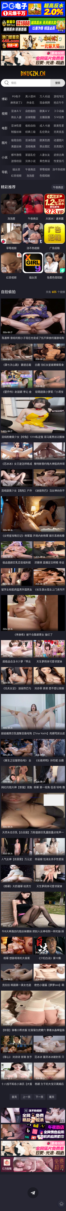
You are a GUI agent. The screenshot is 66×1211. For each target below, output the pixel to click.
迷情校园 (16, 161)
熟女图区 (45, 146)
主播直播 (45, 117)
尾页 (51, 1097)
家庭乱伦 (30, 154)
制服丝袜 (16, 131)
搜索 (57, 83)
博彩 (5, 99)
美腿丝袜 (16, 146)
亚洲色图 (30, 140)
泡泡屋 (30, 175)
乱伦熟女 (45, 131)
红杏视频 (16, 175)
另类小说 (30, 161)
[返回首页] (61, 1203)
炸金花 (30, 102)
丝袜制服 (30, 117)
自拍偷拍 (30, 111)
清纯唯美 (30, 146)
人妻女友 (45, 154)
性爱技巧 (59, 161)
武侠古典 (59, 154)
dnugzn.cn (33, 73)
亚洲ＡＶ (16, 111)
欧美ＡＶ (45, 111)
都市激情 (16, 154)
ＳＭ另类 (59, 117)
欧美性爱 (59, 125)
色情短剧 (45, 175)
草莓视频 (45, 169)
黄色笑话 (45, 161)
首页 (14, 1097)
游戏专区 (59, 96)
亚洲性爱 (16, 125)
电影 (5, 128)
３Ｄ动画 (59, 111)
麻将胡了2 (16, 102)
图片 (5, 143)
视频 (5, 114)
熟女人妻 (16, 117)
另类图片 (59, 146)
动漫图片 (59, 140)
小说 (5, 157)
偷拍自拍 (30, 125)
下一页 (39, 1097)
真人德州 (30, 96)
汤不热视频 (58, 169)
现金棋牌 (45, 102)
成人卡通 (45, 125)
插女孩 (16, 169)
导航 (5, 172)
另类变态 (59, 131)
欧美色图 (45, 140)
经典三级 (30, 131)
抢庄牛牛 (59, 102)
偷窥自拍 (16, 140)
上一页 (26, 1097)
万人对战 (45, 96)
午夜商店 (30, 169)
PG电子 (16, 96)
